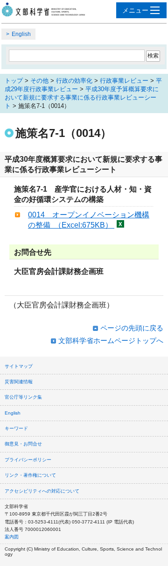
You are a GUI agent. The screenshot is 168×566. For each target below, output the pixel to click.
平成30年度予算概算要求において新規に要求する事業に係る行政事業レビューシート (82, 97)
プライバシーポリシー (28, 459)
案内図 (12, 536)
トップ (14, 80)
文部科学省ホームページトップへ (110, 340)
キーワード (16, 428)
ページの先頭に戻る (131, 328)
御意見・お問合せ (23, 443)
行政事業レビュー (124, 80)
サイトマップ (19, 366)
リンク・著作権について (30, 475)
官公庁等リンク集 (23, 397)
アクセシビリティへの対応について (42, 491)
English (21, 34)
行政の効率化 (74, 80)
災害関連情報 (19, 381)
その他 (39, 80)
